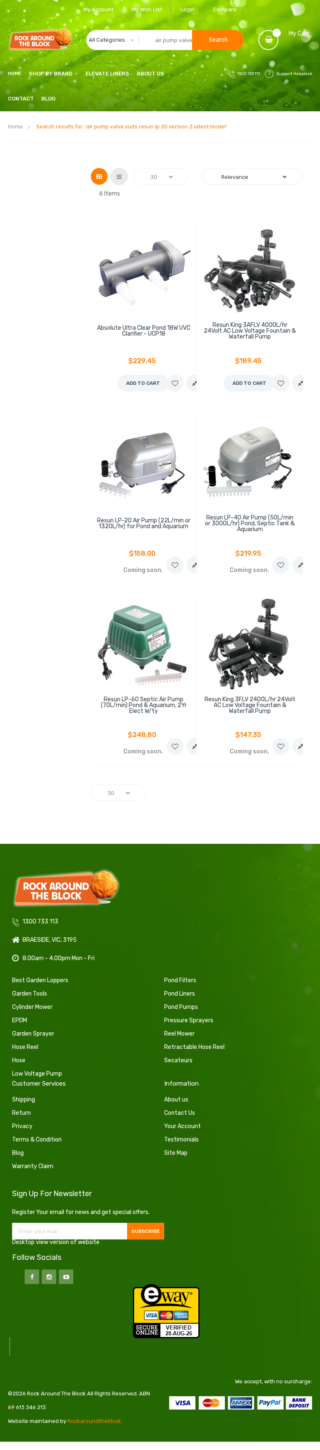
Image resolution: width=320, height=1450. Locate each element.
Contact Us (179, 1112)
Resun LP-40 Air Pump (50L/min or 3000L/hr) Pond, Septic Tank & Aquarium (250, 523)
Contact (21, 98)
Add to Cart (143, 383)
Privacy (22, 1126)
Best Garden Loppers (40, 980)
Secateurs (178, 1060)
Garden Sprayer (33, 1033)
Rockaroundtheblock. (95, 1421)
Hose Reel (25, 1047)
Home (15, 126)
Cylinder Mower (32, 1007)
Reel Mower (179, 1033)
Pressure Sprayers (188, 1020)
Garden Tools (29, 993)
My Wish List (147, 9)
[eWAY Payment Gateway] (166, 1311)
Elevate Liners (107, 73)
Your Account (182, 1126)
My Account (98, 9)
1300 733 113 (248, 73)
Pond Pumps (181, 1007)
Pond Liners (179, 993)
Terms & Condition (37, 1139)
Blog (48, 98)
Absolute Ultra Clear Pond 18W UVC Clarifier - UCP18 (143, 331)
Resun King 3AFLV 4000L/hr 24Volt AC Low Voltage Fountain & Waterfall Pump (250, 331)
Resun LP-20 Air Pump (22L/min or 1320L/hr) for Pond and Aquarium (143, 523)
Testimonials (181, 1139)
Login (187, 9)
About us (176, 1099)
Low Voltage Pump (37, 1073)
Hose (18, 1060)
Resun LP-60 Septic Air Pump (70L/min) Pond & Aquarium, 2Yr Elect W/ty (144, 705)
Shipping (23, 1099)
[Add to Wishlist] (175, 383)
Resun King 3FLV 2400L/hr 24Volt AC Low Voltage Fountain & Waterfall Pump (250, 705)
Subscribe (145, 1231)
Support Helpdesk (294, 73)
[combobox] (165, 40)
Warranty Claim (32, 1166)
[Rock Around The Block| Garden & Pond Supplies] (40, 40)
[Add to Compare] (195, 383)
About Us (150, 73)
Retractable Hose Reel (194, 1047)
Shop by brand (50, 73)
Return (21, 1112)
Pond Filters (180, 980)
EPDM (19, 1020)
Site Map (176, 1152)
